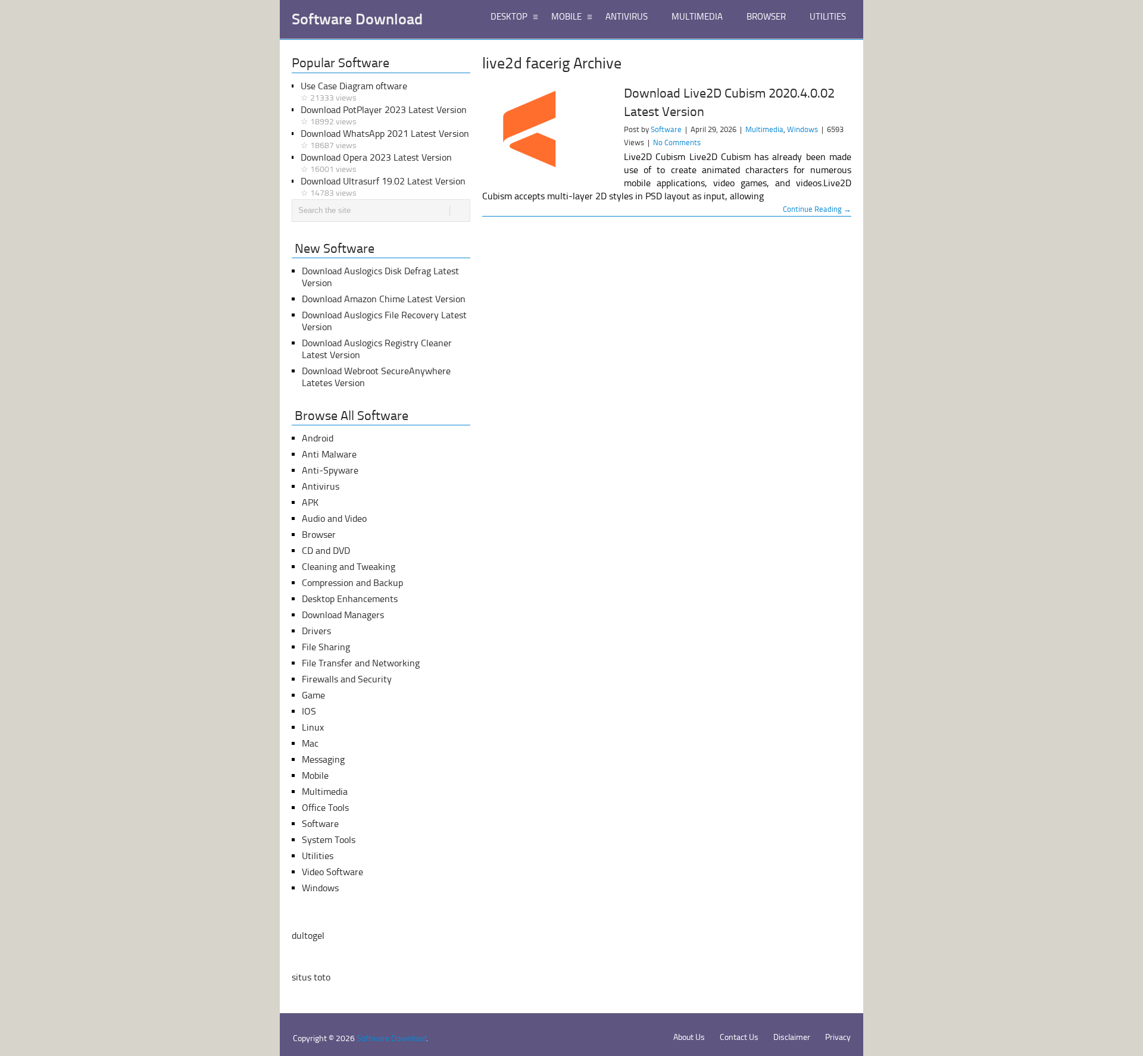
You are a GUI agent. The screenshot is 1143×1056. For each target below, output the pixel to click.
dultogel (308, 935)
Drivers (316, 631)
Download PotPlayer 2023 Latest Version (384, 115)
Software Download (357, 19)
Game (313, 695)
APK (310, 502)
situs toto (311, 977)
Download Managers (343, 615)
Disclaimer (791, 1037)
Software (666, 129)
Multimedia (764, 129)
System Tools (328, 839)
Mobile (315, 775)
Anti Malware (329, 454)
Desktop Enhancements (350, 598)
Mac (310, 743)
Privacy (838, 1037)
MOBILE (566, 16)
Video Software (332, 872)
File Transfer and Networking (361, 663)
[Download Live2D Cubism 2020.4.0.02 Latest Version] (547, 133)
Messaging (323, 759)
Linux (313, 727)
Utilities (317, 855)
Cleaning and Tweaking (348, 566)
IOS (309, 711)
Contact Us (739, 1037)
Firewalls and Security (347, 679)
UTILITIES (828, 16)
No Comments (677, 142)
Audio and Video (334, 518)
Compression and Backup (352, 582)
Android (317, 438)
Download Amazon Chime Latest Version (384, 299)
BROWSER (766, 16)
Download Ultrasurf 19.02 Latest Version (383, 187)
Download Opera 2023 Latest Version (376, 163)
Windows (802, 129)
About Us (689, 1037)
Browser (319, 534)
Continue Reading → (817, 209)
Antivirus (320, 486)
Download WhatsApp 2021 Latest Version (385, 139)
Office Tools (325, 807)
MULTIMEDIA (697, 16)
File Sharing (326, 647)
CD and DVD (326, 550)
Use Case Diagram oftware (354, 91)
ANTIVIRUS (626, 16)
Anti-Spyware (330, 470)
